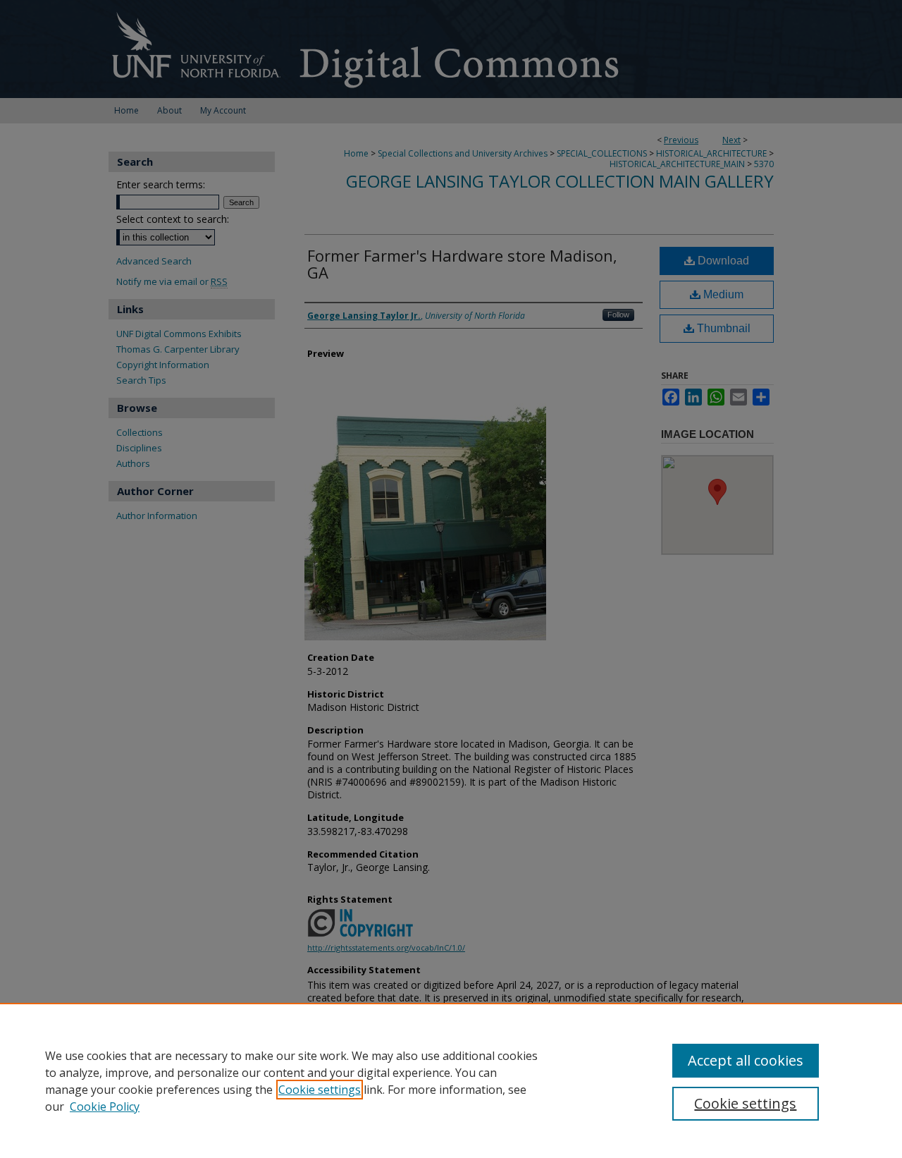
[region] (451, 1080)
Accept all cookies (745, 1060)
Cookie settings (319, 1089)
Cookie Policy (105, 1106)
